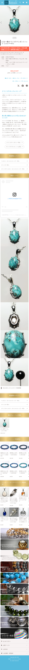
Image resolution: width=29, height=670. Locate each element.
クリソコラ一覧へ (5, 165)
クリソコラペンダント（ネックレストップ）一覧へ (13, 169)
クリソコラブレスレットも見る (13, 146)
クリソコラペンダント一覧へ (13, 142)
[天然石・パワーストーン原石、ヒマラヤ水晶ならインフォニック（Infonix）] (10, 1)
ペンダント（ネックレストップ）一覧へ (10, 161)
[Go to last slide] (1, 22)
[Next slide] (28, 22)
